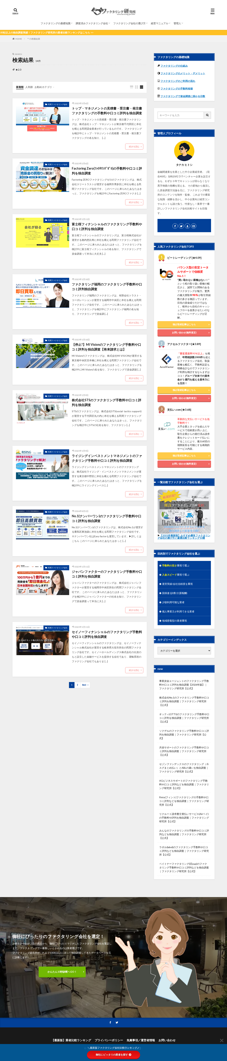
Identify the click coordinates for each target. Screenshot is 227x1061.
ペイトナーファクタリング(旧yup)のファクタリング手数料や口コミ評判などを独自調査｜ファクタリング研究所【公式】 (184, 867)
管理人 (177, 23)
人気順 (29, 86)
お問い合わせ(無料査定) (184, 332)
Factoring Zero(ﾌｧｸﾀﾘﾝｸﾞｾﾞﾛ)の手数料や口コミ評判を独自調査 (107, 170)
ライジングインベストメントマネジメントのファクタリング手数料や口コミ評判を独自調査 (107, 458)
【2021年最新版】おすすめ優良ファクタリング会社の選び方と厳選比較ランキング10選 (183, 536)
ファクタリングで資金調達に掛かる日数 (182, 96)
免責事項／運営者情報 (141, 1040)
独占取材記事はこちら (184, 324)
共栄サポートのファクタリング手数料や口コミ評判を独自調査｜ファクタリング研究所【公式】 (184, 751)
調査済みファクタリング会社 (92, 23)
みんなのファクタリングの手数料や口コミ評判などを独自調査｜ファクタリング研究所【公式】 (184, 834)
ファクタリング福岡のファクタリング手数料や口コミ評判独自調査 (107, 286)
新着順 (20, 86)
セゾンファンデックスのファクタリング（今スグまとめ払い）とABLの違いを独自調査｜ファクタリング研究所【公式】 (184, 768)
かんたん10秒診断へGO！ (62, 971)
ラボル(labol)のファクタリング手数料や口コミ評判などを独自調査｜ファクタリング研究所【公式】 (184, 851)
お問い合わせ (167, 1040)
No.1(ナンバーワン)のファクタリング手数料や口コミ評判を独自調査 (106, 518)
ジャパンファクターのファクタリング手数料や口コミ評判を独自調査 (107, 574)
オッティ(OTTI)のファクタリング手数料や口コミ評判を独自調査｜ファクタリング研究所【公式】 (184, 718)
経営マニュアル (159, 23)
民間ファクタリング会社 (57, 104)
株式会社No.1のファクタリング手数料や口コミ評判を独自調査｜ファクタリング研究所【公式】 (184, 701)
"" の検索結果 (33, 38)
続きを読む (134, 146)
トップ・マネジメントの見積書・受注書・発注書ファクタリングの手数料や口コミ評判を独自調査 (107, 110)
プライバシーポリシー (109, 1040)
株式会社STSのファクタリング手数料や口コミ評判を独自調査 (106, 402)
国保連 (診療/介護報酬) (174, 593)
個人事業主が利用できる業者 (178, 611)
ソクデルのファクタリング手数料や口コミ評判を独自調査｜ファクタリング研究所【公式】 (184, 734)
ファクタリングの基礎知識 (55, 23)
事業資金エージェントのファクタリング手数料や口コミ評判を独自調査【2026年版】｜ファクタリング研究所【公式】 (184, 684)
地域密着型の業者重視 (174, 620)
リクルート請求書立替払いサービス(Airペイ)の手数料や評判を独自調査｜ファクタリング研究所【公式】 (184, 817)
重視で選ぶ (175, 565)
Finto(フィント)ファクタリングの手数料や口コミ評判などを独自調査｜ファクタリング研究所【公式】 (184, 801)
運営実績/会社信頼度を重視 (177, 583)
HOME (18, 38)
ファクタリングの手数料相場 (176, 88)
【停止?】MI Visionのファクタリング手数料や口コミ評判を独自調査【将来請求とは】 (106, 347)
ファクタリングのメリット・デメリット (182, 73)
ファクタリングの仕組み (174, 65)
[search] (207, 115)
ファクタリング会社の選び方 (129, 23)
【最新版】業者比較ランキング (71, 1040)
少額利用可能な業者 (173, 602)
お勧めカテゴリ (43, 86)
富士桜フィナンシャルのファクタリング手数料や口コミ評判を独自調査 (107, 226)
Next (84, 685)
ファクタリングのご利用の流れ (177, 80)
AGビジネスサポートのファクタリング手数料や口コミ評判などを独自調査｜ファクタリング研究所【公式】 (184, 784)
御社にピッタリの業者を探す (112, 1054)
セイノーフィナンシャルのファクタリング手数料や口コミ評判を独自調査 (107, 634)
